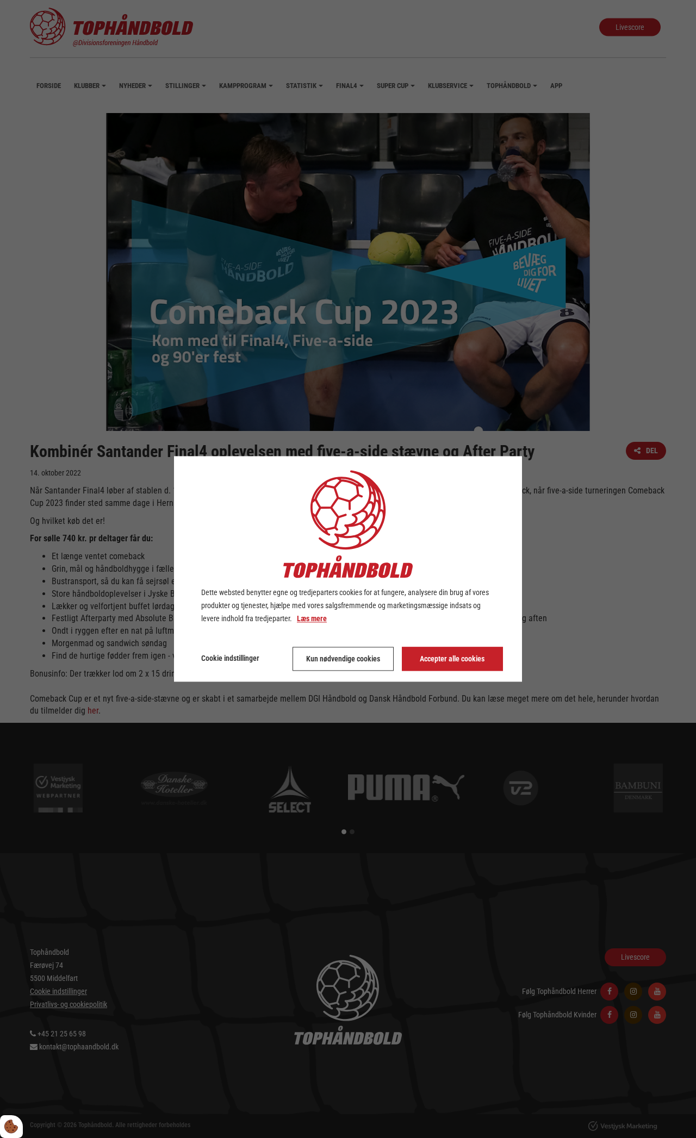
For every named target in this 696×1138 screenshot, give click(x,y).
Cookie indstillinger (230, 658)
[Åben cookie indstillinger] (11, 1126)
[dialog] (348, 568)
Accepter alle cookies (452, 659)
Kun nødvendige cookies (343, 659)
